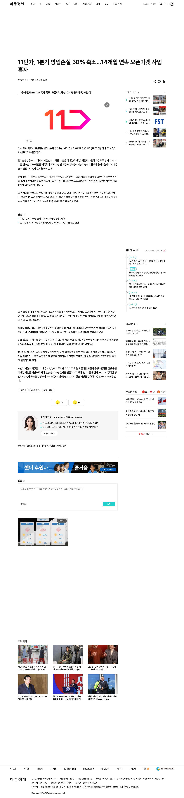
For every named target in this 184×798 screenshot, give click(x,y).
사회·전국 (87, 4)
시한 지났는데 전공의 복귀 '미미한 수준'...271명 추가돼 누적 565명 (32, 668)
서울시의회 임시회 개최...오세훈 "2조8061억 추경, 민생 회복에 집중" (71, 423)
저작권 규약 (105, 769)
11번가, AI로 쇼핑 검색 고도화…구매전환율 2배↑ (42, 218)
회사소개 (13, 769)
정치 (76, 4)
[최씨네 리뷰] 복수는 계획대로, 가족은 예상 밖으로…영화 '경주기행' (146, 297)
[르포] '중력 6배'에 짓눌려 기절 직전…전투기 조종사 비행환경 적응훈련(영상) (67, 668)
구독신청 (26, 769)
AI (40, 4)
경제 (67, 4)
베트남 (163, 392)
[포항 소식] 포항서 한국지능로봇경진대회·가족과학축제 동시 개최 (147, 262)
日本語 (153, 4)
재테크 (58, 4)
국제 (98, 4)
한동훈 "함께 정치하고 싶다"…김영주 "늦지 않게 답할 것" (102, 668)
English (146, 4)
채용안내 (40, 769)
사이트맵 (133, 769)
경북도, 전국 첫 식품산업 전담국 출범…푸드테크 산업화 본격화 (147, 274)
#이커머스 (35, 390)
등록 (109, 504)
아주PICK (130, 324)
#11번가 (24, 390)
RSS (144, 769)
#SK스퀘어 (48, 390)
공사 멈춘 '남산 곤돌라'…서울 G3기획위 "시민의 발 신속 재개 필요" (70, 427)
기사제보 (53, 769)
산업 (48, 4)
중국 (33, 4)
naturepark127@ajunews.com (68, 417)
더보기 (138, 435)
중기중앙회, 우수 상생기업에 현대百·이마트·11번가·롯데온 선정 (49, 222)
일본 (155, 392)
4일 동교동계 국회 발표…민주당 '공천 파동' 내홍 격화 (32, 698)
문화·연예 (117, 4)
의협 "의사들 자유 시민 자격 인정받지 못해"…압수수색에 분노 (102, 698)
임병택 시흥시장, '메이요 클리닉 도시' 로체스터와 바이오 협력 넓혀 (147, 286)
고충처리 (119, 769)
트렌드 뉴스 (131, 92)
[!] (165, 92)
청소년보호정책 (88, 769)
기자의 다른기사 (49, 433)
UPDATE (160, 251)
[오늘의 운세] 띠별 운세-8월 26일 (143, 308)
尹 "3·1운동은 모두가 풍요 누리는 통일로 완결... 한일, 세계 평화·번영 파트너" (67, 698)
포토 (106, 4)
